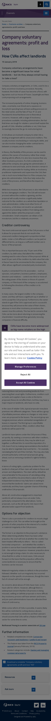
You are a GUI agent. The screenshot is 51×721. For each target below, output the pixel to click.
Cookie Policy (34, 358)
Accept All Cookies (25, 382)
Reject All (25, 374)
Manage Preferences (25, 366)
